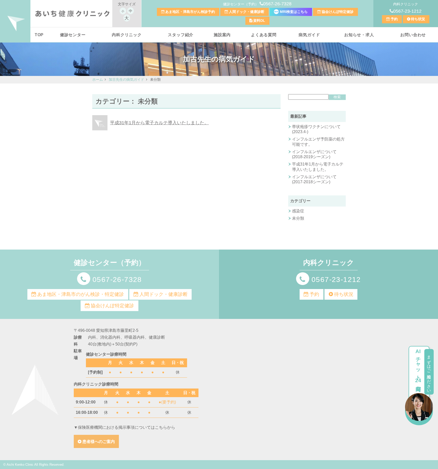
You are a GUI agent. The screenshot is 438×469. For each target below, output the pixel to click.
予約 (394, 19)
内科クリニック (127, 35)
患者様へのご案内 (98, 441)
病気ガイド (309, 35)
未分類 (298, 218)
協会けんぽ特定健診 (338, 12)
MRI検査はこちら (293, 12)
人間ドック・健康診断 (246, 12)
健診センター (73, 35)
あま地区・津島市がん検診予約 (190, 12)
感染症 (298, 211)
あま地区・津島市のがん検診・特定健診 (80, 294)
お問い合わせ (413, 35)
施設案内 (222, 35)
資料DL (259, 20)
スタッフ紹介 (180, 35)
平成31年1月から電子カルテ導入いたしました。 (159, 122)
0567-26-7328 (277, 3)
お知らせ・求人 (359, 35)
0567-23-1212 (407, 11)
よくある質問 (264, 35)
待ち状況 (418, 19)
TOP (39, 35)
